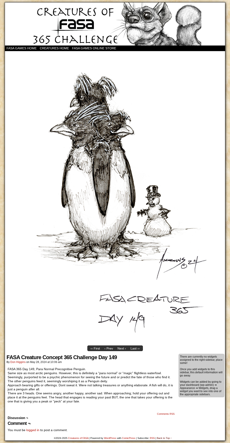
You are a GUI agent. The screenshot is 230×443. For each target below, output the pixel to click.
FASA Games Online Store (94, 48)
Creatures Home (54, 48)
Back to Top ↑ (164, 438)
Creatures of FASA (78, 438)
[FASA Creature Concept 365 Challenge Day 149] (115, 342)
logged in (32, 430)
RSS (152, 438)
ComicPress (128, 438)
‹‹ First (95, 348)
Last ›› (135, 348)
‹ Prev (108, 348)
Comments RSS (166, 414)
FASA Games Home (22, 48)
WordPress (110, 438)
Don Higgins (18, 362)
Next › (121, 348)
